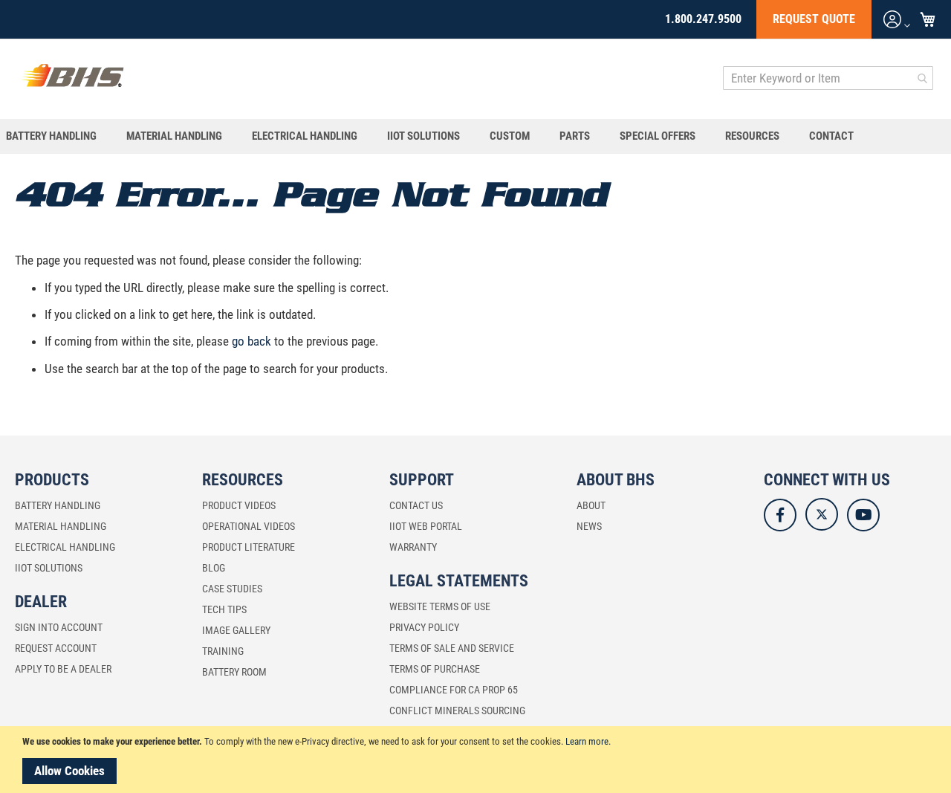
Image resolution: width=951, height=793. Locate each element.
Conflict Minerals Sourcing (457, 710)
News (589, 526)
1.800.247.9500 (703, 19)
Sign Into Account (59, 627)
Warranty (413, 547)
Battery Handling (57, 505)
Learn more (586, 741)
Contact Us (416, 505)
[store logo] (73, 78)
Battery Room (234, 672)
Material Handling (60, 526)
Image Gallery (236, 630)
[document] (477, 759)
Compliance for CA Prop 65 (453, 690)
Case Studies (232, 589)
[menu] (475, 136)
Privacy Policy (424, 627)
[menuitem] (58, 136)
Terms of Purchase (434, 669)
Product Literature (248, 547)
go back (251, 341)
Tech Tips (224, 609)
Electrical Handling (65, 547)
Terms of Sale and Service (451, 648)
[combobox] (828, 78)
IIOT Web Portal (425, 526)
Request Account (56, 648)
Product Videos (239, 505)
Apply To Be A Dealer (63, 669)
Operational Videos (248, 526)
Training (223, 651)
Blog (213, 568)
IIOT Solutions (48, 568)
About (591, 505)
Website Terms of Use (439, 606)
